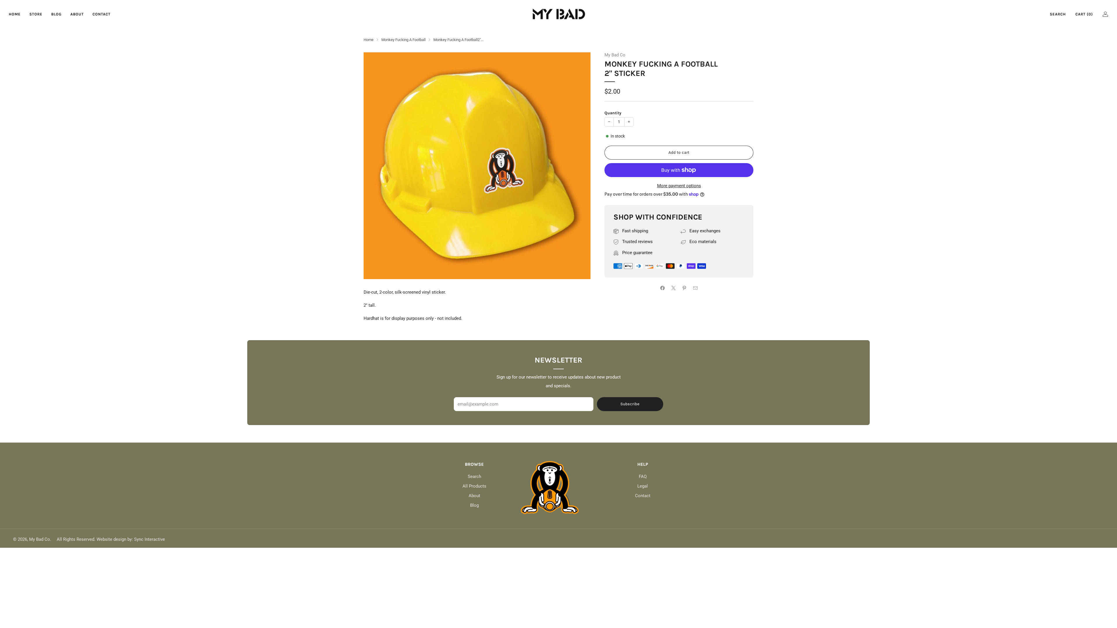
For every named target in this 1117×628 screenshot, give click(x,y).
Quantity (612, 112)
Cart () (1084, 14)
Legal (642, 486)
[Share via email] (695, 288)
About (77, 14)
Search (1058, 14)
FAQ (643, 476)
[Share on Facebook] (662, 288)
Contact (102, 14)
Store (35, 14)
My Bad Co (614, 55)
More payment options (679, 185)
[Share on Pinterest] (684, 288)
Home (15, 14)
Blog (56, 14)
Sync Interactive (149, 539)
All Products (474, 486)
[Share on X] (673, 288)
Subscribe (630, 404)
